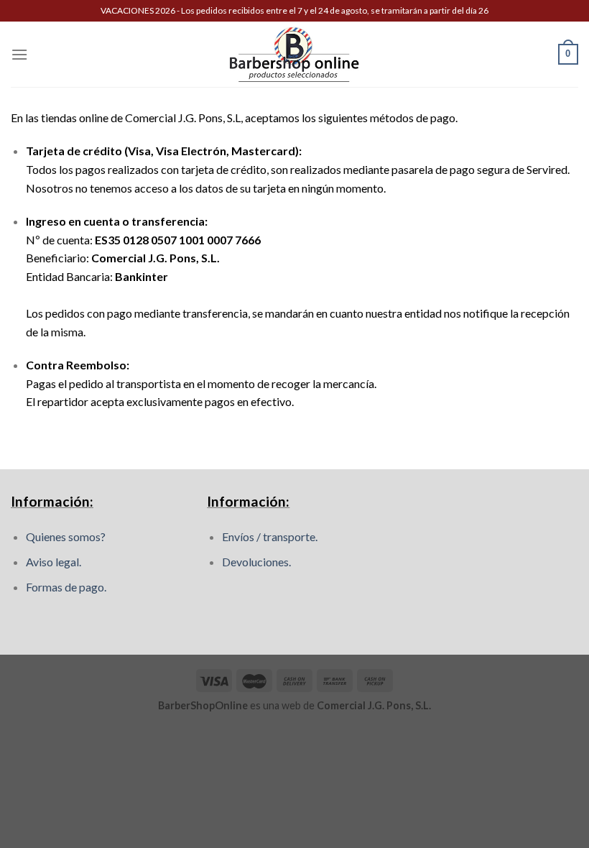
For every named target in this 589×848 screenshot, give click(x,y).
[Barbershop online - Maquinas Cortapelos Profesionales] (294, 54)
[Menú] (19, 54)
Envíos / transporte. (269, 536)
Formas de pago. (66, 587)
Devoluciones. (256, 561)
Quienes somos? (66, 536)
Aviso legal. (53, 561)
